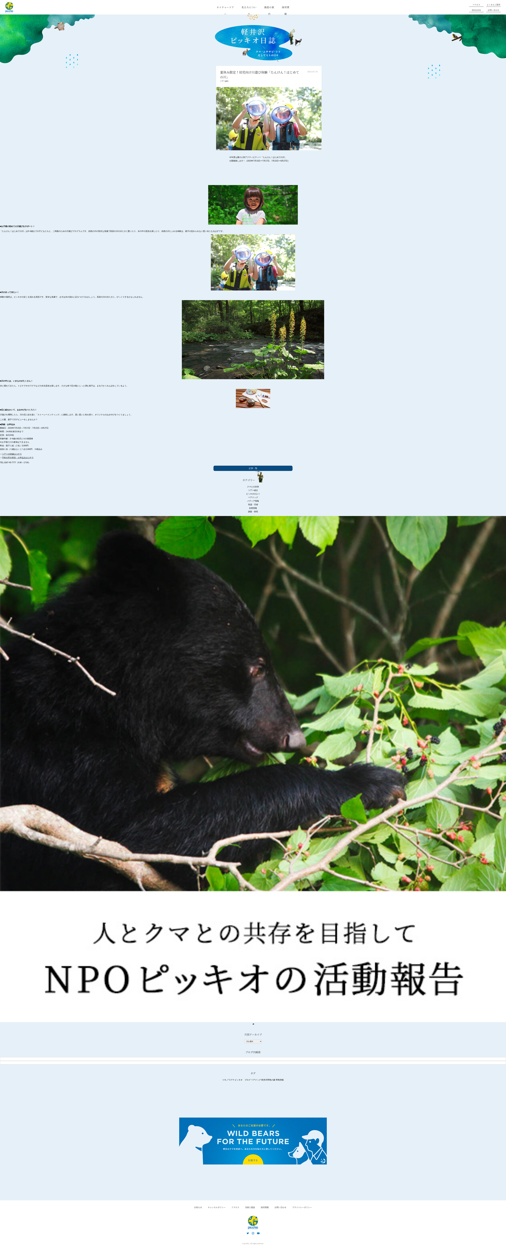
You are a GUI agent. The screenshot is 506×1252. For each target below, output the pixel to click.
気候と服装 (250, 1207)
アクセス (476, 4)
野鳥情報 (280, 1080)
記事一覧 (253, 468)
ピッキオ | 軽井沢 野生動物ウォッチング (9, 7)
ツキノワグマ (228, 1080)
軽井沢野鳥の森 (268, 1080)
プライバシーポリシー (302, 1207)
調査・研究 (253, 511)
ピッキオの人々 (253, 494)
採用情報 (285, 10)
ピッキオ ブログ (242, 1080)
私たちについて (249, 10)
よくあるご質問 (493, 4)
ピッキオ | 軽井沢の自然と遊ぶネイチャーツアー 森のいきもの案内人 (253, 1222)
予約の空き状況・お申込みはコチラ (18, 457)
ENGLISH (476, 10)
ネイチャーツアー (225, 10)
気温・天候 (253, 504)
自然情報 (253, 508)
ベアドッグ (253, 497)
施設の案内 (269, 10)
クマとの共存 (253, 487)
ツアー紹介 (224, 81)
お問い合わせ (493, 10)
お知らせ (198, 1207)
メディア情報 (253, 501)
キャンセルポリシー (217, 1207)
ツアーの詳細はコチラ (12, 454)
